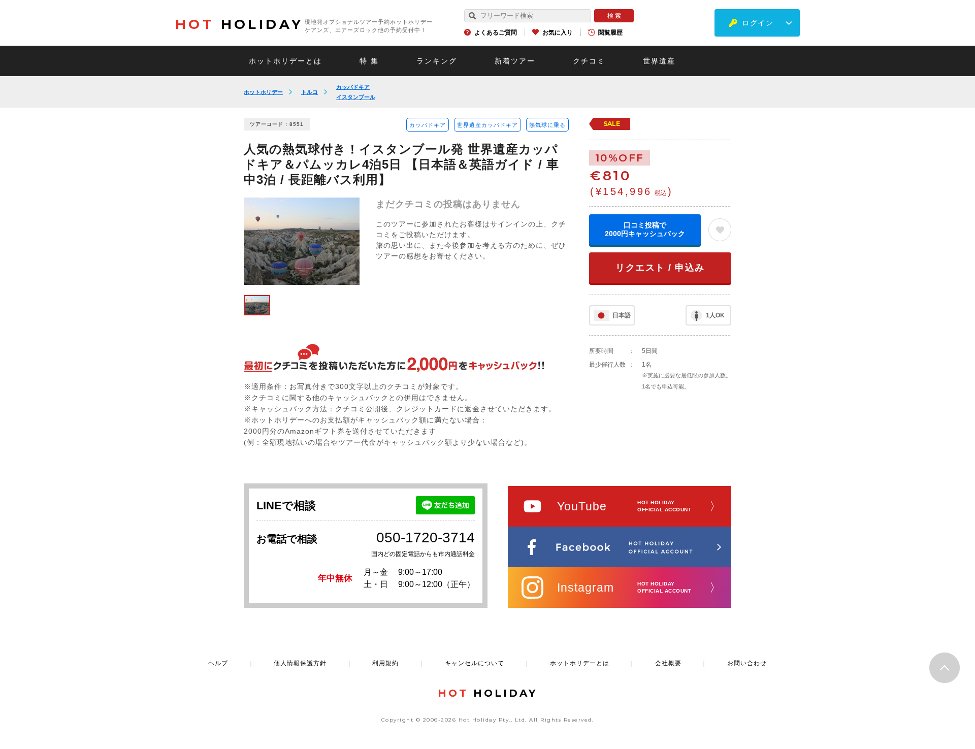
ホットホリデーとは (285, 61)
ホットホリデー (263, 92)
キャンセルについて (474, 663)
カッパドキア (353, 87)
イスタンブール (355, 97)
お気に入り (557, 32)
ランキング (436, 61)
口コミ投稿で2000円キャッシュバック (645, 229)
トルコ (309, 92)
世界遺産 (659, 61)
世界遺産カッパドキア (487, 125)
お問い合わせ (747, 663)
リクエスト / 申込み (660, 268)
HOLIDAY (239, 24)
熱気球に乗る (547, 125)
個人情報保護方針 (300, 663)
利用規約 (385, 663)
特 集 (369, 61)
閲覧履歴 (610, 32)
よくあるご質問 (495, 32)
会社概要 (668, 663)
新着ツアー (515, 61)
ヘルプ (218, 663)
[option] (302, 241)
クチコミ (589, 61)
